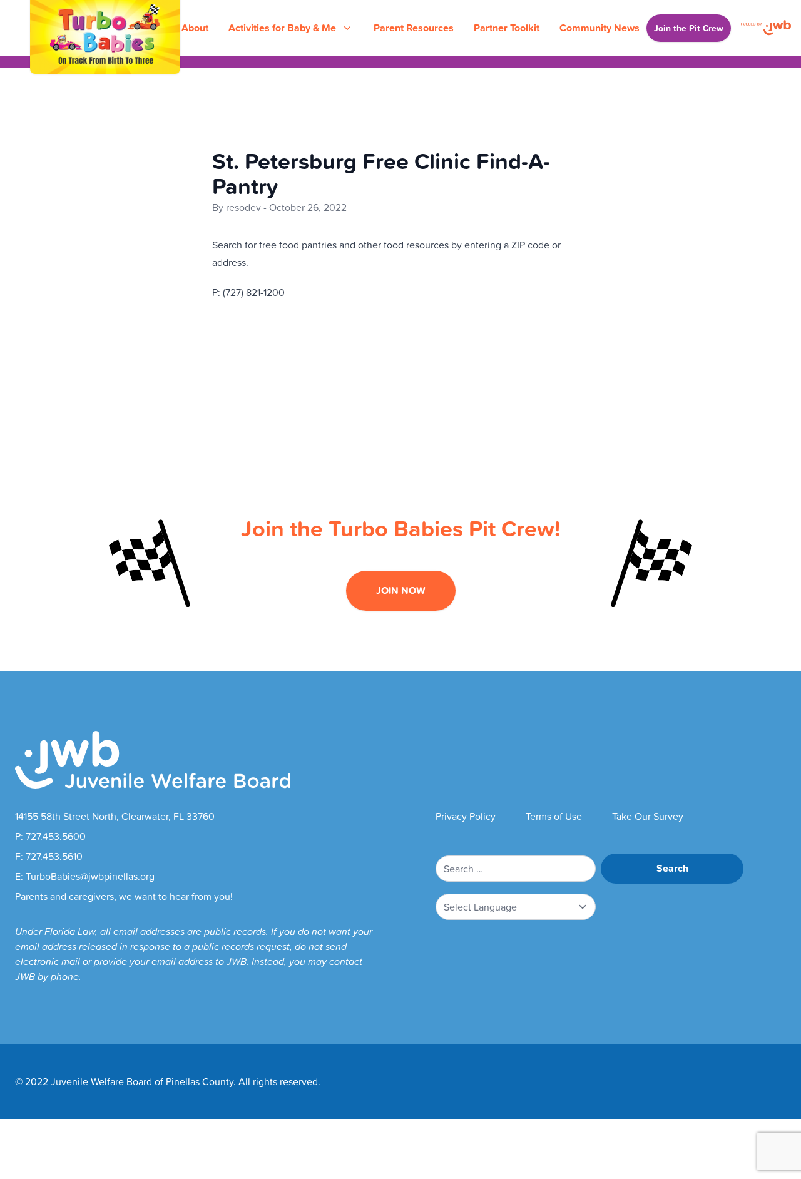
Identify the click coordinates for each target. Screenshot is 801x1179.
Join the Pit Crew (688, 28)
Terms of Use (554, 816)
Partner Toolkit (506, 28)
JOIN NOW (401, 590)
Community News (599, 28)
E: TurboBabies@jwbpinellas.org (85, 876)
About (194, 28)
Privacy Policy (466, 816)
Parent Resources (414, 28)
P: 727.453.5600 (50, 836)
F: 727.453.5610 (49, 856)
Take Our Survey (647, 816)
